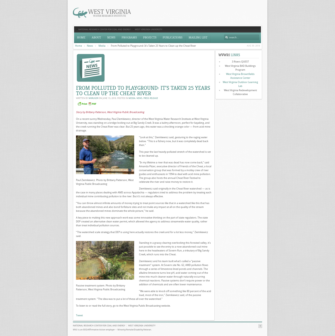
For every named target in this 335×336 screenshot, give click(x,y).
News (90, 45)
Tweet (79, 315)
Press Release (150, 98)
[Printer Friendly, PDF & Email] (87, 105)
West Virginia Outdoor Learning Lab (240, 84)
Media (101, 45)
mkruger (93, 98)
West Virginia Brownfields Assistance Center (240, 76)
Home (78, 45)
